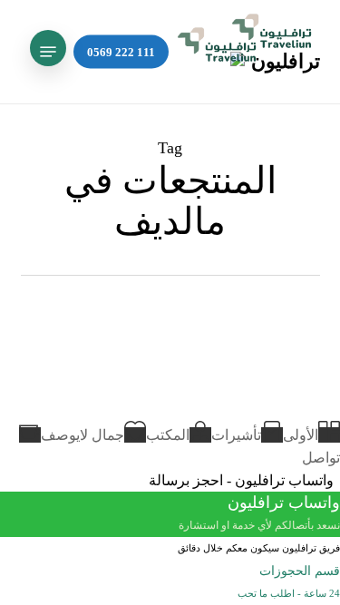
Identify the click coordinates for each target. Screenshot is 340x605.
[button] (48, 52)
